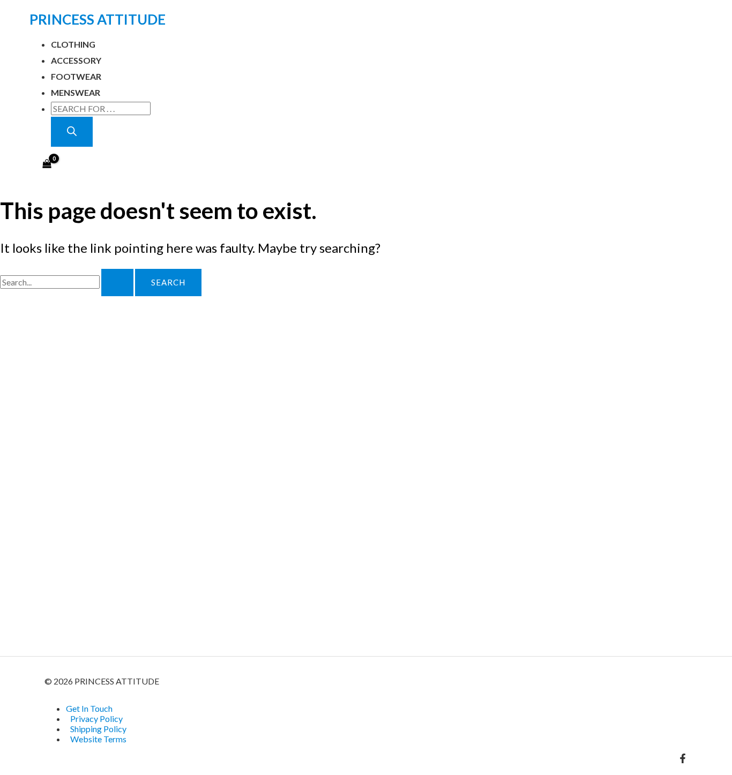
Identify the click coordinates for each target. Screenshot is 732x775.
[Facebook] (683, 760)
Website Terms (98, 739)
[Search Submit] (117, 282)
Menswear (75, 92)
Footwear (76, 76)
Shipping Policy (98, 729)
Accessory (76, 60)
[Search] (72, 132)
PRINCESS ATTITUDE (97, 19)
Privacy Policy (96, 718)
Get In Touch (89, 708)
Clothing (73, 44)
